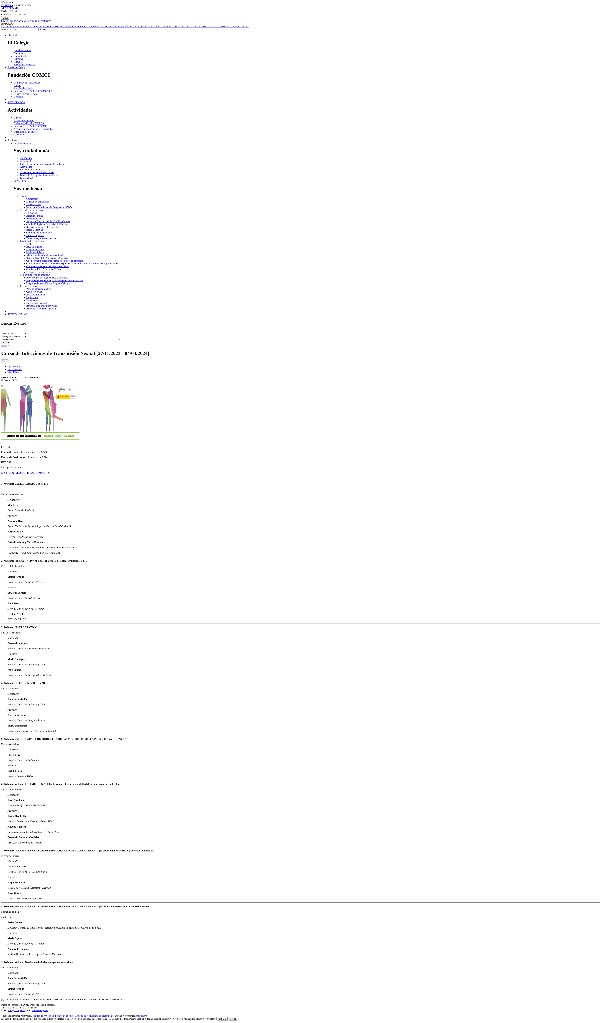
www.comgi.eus (40, 1010)
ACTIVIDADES (16, 102)
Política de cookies (64, 1015)
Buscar (4, 29)
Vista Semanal (15, 369)
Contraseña (6, 14)
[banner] (125, 26)
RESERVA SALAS (17, 314)
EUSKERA (7, 5)
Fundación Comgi (16, 67)
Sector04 (143, 1015)
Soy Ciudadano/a (22, 143)
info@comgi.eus (16, 1010)
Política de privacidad (43, 1015)
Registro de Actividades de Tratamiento (94, 1015)
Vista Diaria (13, 372)
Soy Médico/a (21, 181)
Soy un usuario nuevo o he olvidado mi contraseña (26, 21)
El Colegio (13, 35)
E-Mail (4, 11)
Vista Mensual (15, 366)
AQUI (111, 1018)
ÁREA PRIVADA (10, 8)
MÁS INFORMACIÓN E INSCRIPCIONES (25, 473)
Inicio (4, 345)
